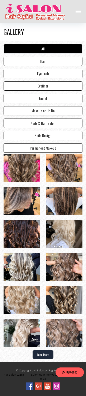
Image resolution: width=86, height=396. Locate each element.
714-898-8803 (69, 372)
